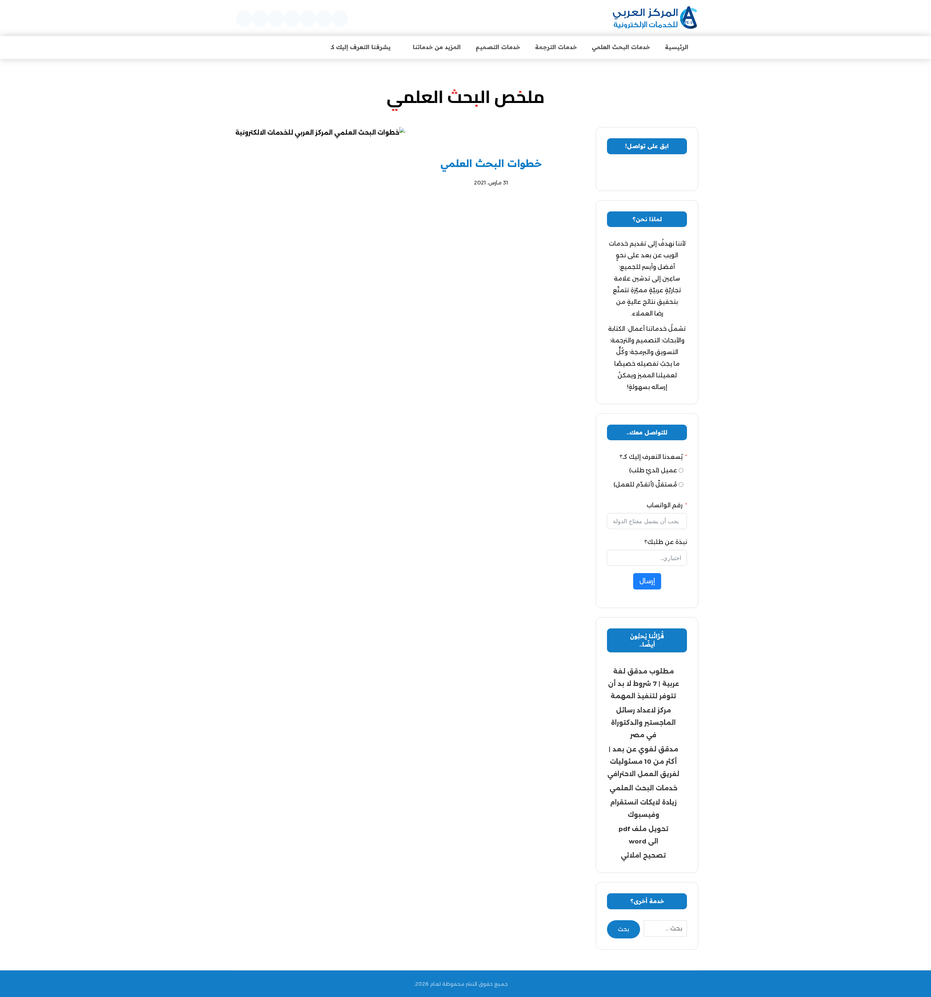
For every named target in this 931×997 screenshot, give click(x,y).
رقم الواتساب (665, 505)
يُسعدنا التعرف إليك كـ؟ (651, 456)
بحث (623, 929)
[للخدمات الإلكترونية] (654, 18)
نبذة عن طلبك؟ (665, 542)
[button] (340, 19)
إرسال (647, 581)
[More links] (304, 47)
